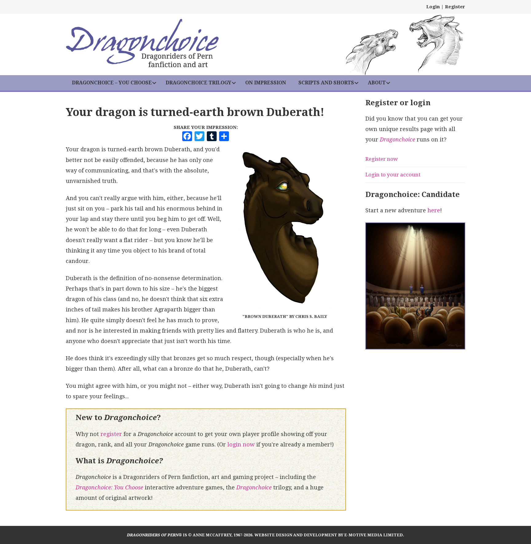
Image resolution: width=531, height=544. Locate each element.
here (433, 210)
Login (433, 7)
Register (455, 7)
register (111, 434)
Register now (381, 159)
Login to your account (392, 175)
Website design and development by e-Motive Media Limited (328, 535)
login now (241, 444)
